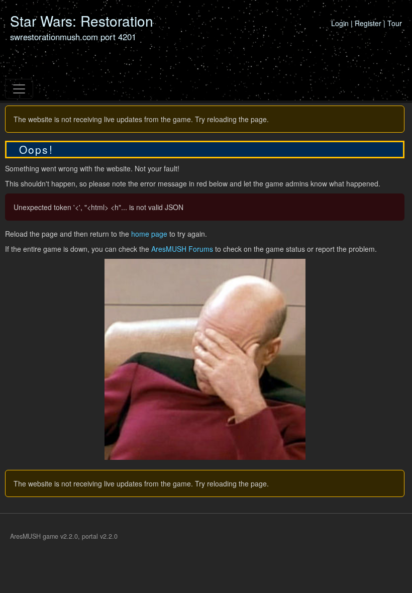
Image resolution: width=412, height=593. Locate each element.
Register (368, 23)
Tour (394, 23)
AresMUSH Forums (182, 249)
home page (149, 234)
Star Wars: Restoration (81, 21)
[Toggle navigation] (19, 89)
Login (340, 23)
